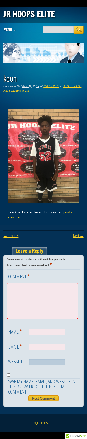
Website (15, 361)
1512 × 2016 (51, 86)
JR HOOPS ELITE (29, 14)
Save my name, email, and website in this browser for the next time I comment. (42, 386)
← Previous (10, 235)
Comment (18, 276)
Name (15, 331)
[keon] (43, 202)
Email (15, 346)
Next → (78, 235)
